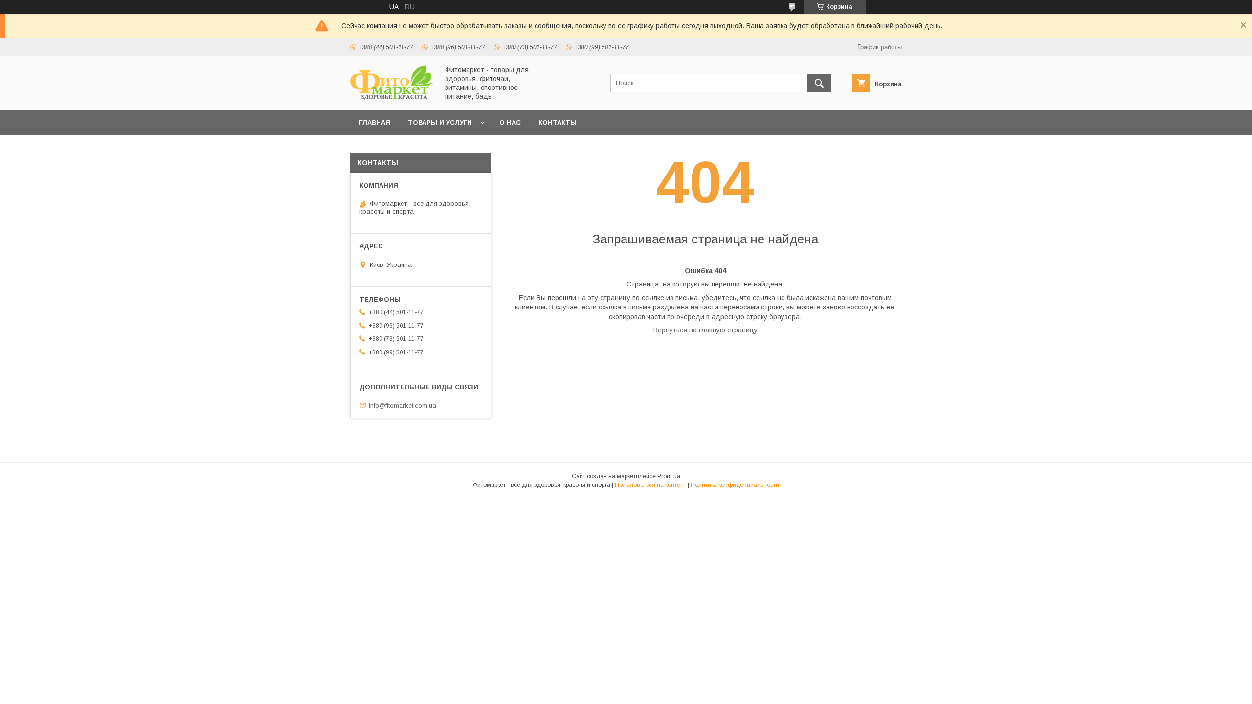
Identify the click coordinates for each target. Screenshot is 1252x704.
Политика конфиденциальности (735, 485)
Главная (374, 122)
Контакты (557, 122)
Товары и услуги (440, 122)
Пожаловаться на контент (650, 485)
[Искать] (819, 83)
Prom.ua (668, 476)
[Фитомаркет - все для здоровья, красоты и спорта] (391, 97)
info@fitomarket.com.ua (402, 405)
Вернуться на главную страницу (705, 330)
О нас (510, 122)
